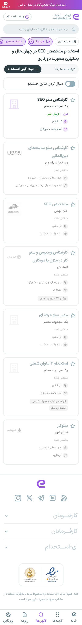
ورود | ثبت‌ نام (16, 16)
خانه (74, 620)
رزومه (24, 620)
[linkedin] (52, 498)
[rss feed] (64, 498)
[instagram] (18, 498)
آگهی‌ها (41, 620)
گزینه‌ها (57, 620)
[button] (67, 41)
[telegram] (41, 498)
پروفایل (8, 620)
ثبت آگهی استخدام (21, 68)
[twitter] (29, 498)
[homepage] (41, 484)
